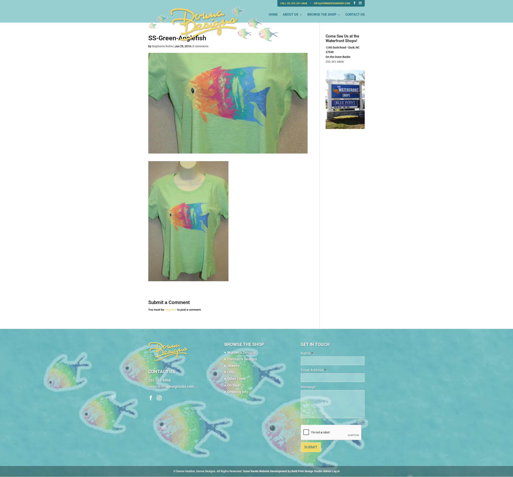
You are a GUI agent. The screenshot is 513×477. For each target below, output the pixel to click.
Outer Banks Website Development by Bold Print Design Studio (282, 471)
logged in (171, 309)
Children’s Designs (242, 359)
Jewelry (233, 366)
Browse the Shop (321, 14)
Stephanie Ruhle (162, 46)
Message (308, 387)
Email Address (313, 370)
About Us (290, 14)
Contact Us (355, 14)
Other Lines (236, 379)
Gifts (231, 372)
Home (273, 14)
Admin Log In (331, 471)
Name (307, 353)
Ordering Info (237, 392)
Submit (310, 447)
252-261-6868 (299, 3)
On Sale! (234, 385)
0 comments (200, 46)
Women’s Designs (241, 352)
